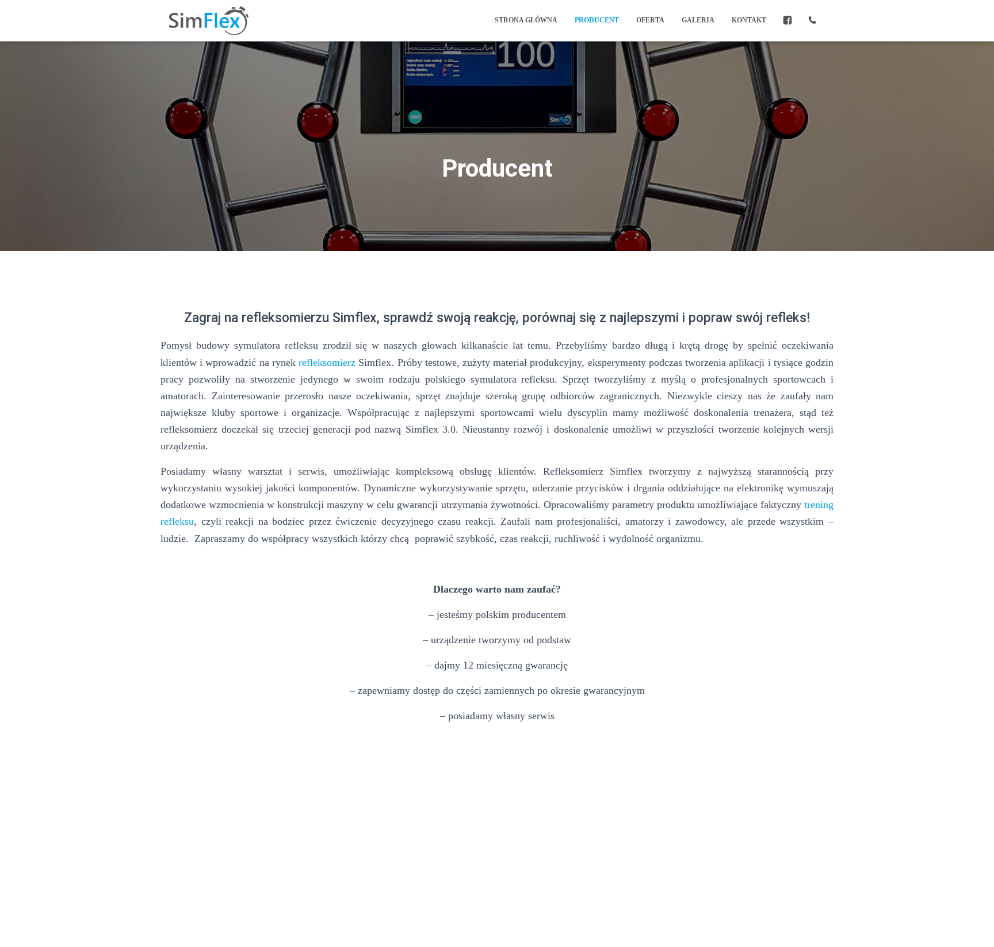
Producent (597, 20)
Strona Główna (526, 20)
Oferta (650, 20)
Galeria (698, 20)
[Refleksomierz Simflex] (208, 20)
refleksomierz (327, 362)
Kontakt (749, 20)
